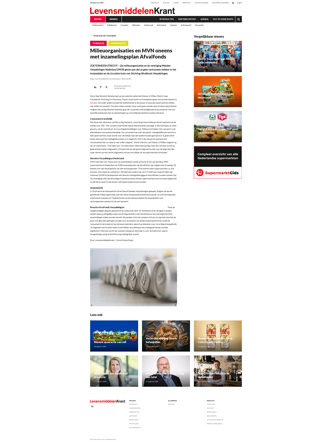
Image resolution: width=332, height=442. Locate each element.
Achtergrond (186, 25)
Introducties (167, 19)
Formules (124, 25)
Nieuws (98, 19)
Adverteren (155, 3)
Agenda (204, 19)
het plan (93, 102)
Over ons (166, 3)
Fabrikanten (112, 25)
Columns (173, 25)
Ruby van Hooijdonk (99, 79)
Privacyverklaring (214, 424)
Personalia (199, 25)
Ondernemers (97, 25)
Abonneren (187, 3)
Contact (176, 3)
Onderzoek (148, 25)
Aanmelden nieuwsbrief (220, 3)
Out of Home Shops (223, 19)
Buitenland (161, 25)
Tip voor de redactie (201, 3)
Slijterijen (136, 25)
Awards (114, 19)
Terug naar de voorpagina (104, 36)
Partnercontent (187, 19)
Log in (239, 3)
